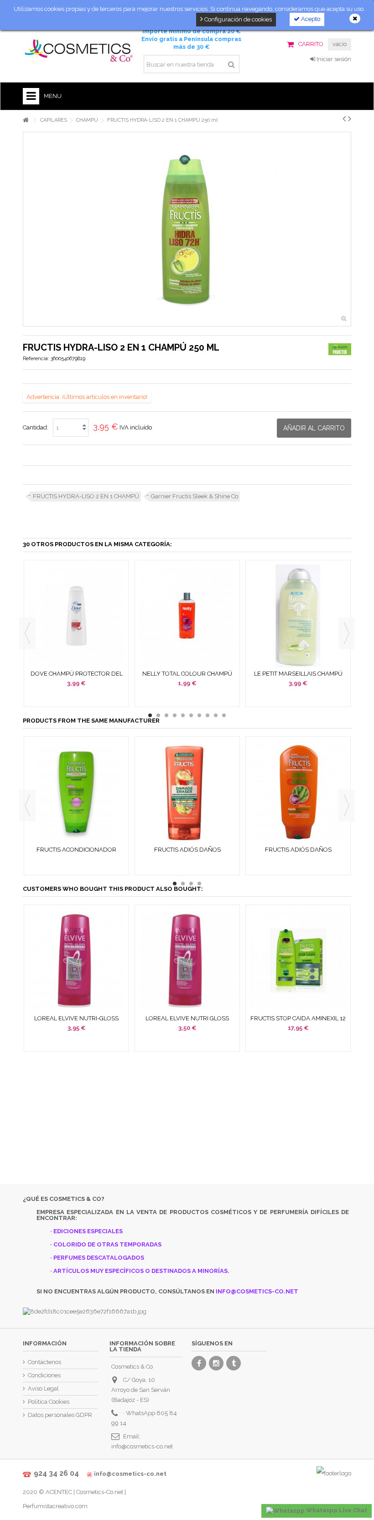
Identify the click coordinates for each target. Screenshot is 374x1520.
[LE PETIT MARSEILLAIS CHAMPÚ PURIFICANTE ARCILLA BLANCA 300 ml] (298, 615)
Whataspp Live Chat (336, 1510)
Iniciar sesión (333, 59)
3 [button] (166, 715)
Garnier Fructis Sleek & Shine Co (194, 496)
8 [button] (207, 715)
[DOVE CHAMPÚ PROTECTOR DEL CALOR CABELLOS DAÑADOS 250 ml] (76, 615)
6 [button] (191, 715)
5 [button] (183, 715)
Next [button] (346, 633)
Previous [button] (27, 633)
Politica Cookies (48, 1401)
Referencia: (36, 359)
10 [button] (224, 715)
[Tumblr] (233, 1363)
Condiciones (44, 1375)
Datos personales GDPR (60, 1414)
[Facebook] (199, 1363)
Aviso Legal (43, 1388)
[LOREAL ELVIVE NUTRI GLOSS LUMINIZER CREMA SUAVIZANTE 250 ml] (187, 960)
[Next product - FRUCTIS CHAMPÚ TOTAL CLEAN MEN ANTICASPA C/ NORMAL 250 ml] (349, 118)
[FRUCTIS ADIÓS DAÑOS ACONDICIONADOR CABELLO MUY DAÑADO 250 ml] (298, 792)
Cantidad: (35, 427)
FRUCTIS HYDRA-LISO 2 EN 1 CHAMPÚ (86, 496)
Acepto (310, 19)
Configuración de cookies (237, 19)
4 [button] (175, 715)
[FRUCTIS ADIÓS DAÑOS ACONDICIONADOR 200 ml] (187, 792)
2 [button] (158, 715)
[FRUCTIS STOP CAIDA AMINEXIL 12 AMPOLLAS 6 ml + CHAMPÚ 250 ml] (298, 960)
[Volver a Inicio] (25, 120)
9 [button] (216, 715)
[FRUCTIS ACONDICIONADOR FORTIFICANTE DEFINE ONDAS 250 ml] (76, 792)
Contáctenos (44, 1362)
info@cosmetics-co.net (142, 1446)
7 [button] (199, 715)
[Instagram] (216, 1363)
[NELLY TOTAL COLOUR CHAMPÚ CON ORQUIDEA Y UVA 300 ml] (187, 615)
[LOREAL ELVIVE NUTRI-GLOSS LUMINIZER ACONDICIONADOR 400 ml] (76, 960)
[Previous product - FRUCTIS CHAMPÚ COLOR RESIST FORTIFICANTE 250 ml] (344, 118)
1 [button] (150, 715)
